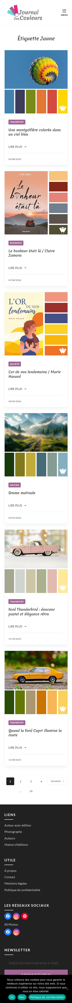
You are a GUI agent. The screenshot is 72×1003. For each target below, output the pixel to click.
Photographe (13, 831)
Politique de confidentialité (22, 890)
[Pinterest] (24, 916)
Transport (17, 121)
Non (22, 997)
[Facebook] (7, 916)
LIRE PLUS (16, 147)
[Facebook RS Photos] (7, 932)
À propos (10, 870)
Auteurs (9, 838)
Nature (14, 485)
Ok (12, 997)
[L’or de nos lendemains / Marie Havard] (36, 323)
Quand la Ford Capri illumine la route (35, 732)
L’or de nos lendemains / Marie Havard (34, 374)
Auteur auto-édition (17, 825)
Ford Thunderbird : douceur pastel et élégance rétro (31, 611)
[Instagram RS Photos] (16, 932)
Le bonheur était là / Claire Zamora (31, 253)
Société (14, 364)
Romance (16, 242)
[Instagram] (16, 916)
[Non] (67, 989)
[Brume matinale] (36, 444)
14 (30, 791)
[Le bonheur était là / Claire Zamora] (36, 202)
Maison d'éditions (16, 844)
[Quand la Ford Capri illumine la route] (36, 682)
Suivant (56, 781)
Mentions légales (15, 883)
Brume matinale (21, 492)
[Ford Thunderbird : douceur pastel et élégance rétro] (36, 561)
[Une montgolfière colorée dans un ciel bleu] (36, 81)
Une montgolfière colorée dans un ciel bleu (34, 132)
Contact (9, 877)
